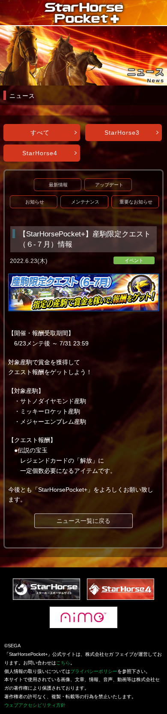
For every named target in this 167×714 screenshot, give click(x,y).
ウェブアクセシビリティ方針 (35, 705)
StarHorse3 (122, 132)
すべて (40, 132)
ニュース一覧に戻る (83, 520)
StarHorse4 (39, 153)
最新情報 (58, 184)
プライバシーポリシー (93, 671)
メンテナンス (85, 201)
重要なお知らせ (135, 201)
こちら (63, 662)
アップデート (109, 184)
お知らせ (34, 201)
